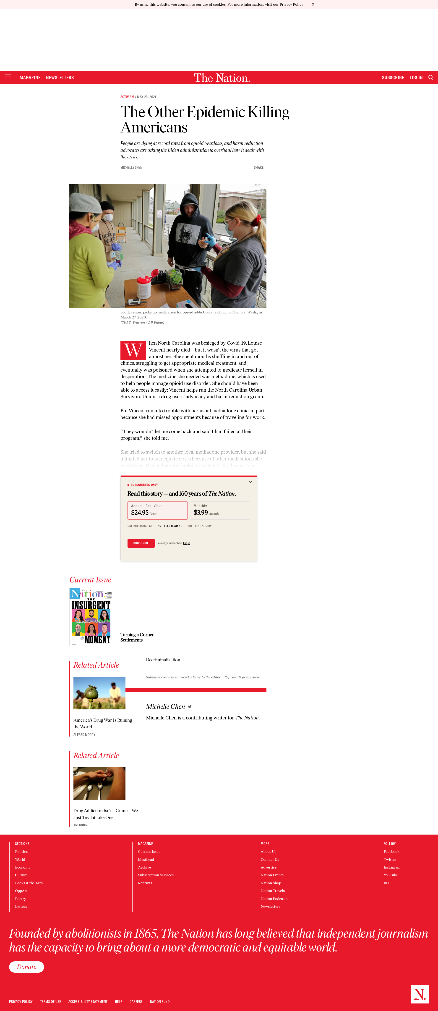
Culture (21, 875)
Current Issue (149, 851)
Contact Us (270, 859)
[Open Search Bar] (430, 77)
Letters (21, 906)
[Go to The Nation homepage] (222, 77)
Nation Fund (159, 1002)
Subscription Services (156, 875)
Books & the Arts (29, 883)
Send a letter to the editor (201, 677)
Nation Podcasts (274, 899)
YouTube (391, 875)
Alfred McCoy (84, 734)
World (20, 859)
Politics (21, 851)
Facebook (391, 851)
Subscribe (393, 77)
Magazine (30, 77)
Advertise (268, 867)
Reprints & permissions (242, 677)
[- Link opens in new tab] (190, 706)
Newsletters (60, 77)
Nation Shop (271, 883)
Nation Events (272, 875)
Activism (127, 97)
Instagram (392, 867)
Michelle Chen (131, 167)
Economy (22, 867)
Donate (26, 967)
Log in (186, 543)
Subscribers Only (144, 485)
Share (258, 168)
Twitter (390, 859)
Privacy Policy (291, 4)
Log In (416, 77)
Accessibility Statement (88, 1002)
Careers (136, 1002)
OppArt (21, 891)
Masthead (146, 859)
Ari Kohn (80, 825)
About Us (268, 851)
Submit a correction (161, 677)
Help (119, 1002)
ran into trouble (163, 411)
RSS (387, 883)
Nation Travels (273, 891)
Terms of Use (50, 1002)
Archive (144, 867)
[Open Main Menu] (8, 77)
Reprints (145, 883)
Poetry (20, 899)
